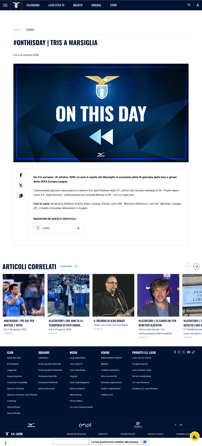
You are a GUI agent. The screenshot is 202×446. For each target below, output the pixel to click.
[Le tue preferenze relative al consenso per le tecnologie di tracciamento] (6, 443)
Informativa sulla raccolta (70, 441)
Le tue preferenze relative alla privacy (115, 441)
